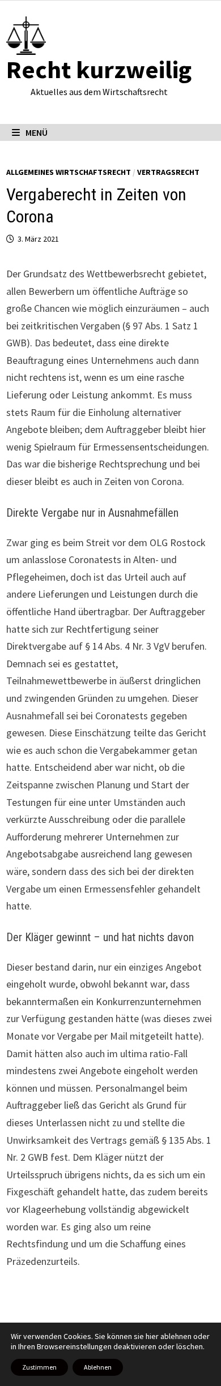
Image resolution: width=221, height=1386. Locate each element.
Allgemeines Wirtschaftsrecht (68, 172)
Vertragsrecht (168, 172)
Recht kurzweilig (99, 69)
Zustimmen (39, 1367)
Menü (37, 132)
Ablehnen (98, 1367)
